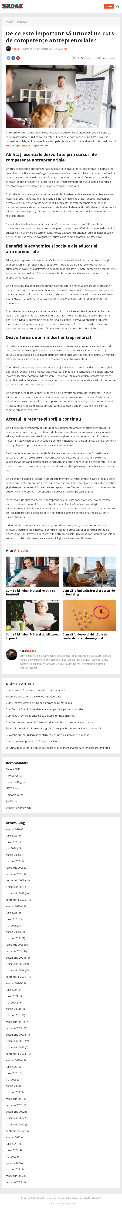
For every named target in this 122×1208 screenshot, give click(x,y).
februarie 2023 (15, 1099)
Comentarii (108, 58)
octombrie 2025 (15, 893)
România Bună (14, 795)
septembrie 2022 (16, 1131)
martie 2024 (13, 1015)
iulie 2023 (11, 1067)
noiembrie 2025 (15, 887)
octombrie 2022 (15, 1124)
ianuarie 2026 (14, 874)
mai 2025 (11, 925)
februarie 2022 (15, 1176)
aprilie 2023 (13, 1086)
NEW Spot (12, 788)
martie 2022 (13, 1169)
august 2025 (13, 906)
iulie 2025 (11, 912)
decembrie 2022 (15, 1111)
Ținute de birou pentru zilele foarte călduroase (33, 696)
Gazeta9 (96, 1197)
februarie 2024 (15, 1022)
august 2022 (13, 1137)
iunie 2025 (12, 919)
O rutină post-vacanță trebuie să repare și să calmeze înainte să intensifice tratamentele (58, 748)
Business (22, 21)
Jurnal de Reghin (16, 782)
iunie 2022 (12, 1150)
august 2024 (13, 983)
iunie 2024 (12, 996)
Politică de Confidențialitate (63, 1203)
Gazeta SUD (13, 769)
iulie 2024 (11, 989)
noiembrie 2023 (15, 1041)
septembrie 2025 (16, 899)
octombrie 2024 (15, 970)
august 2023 (13, 1060)
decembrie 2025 (15, 880)
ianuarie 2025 (14, 951)
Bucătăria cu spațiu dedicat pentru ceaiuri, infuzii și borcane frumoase (47, 735)
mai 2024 (11, 1002)
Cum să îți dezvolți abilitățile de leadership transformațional (85, 636)
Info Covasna (14, 775)
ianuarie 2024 (14, 1028)
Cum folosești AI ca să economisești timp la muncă (35, 690)
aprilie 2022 (13, 1163)
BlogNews (73, 1197)
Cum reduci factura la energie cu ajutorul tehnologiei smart (41, 715)
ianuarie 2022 (14, 1182)
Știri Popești (13, 801)
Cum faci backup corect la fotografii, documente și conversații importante (49, 722)
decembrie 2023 (15, 1034)
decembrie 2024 (15, 957)
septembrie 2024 (16, 977)
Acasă (9, 21)
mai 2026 (11, 848)
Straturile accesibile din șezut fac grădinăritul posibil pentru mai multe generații (53, 728)
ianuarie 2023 (14, 1105)
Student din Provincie (18, 807)
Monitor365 (85, 1197)
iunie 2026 (12, 842)
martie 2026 (13, 861)
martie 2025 (13, 938)
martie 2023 (13, 1092)
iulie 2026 (11, 835)
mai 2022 (11, 1156)
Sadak (15, 48)
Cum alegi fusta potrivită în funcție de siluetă (32, 741)
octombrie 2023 (15, 1047)
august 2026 (13, 829)
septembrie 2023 (16, 1054)
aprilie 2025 (13, 932)
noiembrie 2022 (15, 1118)
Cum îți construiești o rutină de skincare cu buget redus (39, 703)
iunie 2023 (12, 1073)
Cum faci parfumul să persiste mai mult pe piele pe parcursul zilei (44, 709)
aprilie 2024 (13, 1009)
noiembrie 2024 (15, 964)
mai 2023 (11, 1079)
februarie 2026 (15, 867)
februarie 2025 (15, 944)
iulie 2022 (11, 1144)
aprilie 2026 (13, 855)
